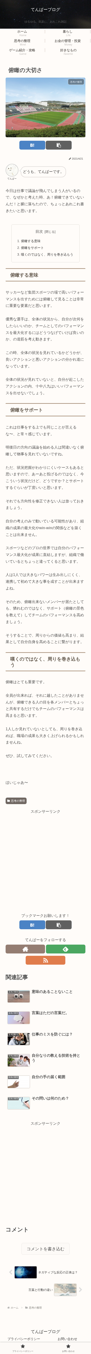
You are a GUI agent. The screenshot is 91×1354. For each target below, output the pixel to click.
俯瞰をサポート (32, 248)
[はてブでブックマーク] (32, 145)
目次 (39, 231)
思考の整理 (18, 800)
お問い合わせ (67, 1339)
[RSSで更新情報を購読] (45, 960)
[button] (59, 145)
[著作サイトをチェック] (25, 949)
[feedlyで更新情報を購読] (65, 949)
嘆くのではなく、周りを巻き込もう (47, 254)
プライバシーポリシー (23, 1339)
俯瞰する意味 (31, 241)
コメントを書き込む (45, 1249)
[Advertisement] (45, 860)
